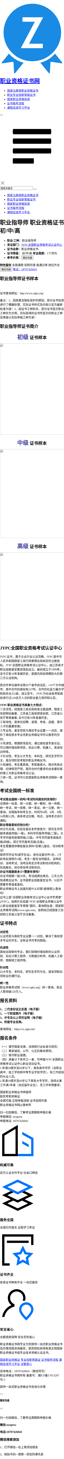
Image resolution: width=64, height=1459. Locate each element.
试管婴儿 (26, 1364)
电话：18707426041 (25, 269)
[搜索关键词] (35, 189)
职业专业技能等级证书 (21, 94)
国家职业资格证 (10, 1359)
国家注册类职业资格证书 (22, 90)
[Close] (1, 1408)
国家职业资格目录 (18, 99)
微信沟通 (27, 257)
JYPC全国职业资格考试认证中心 (41, 244)
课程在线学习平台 (18, 107)
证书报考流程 (15, 103)
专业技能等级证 (31, 1359)
